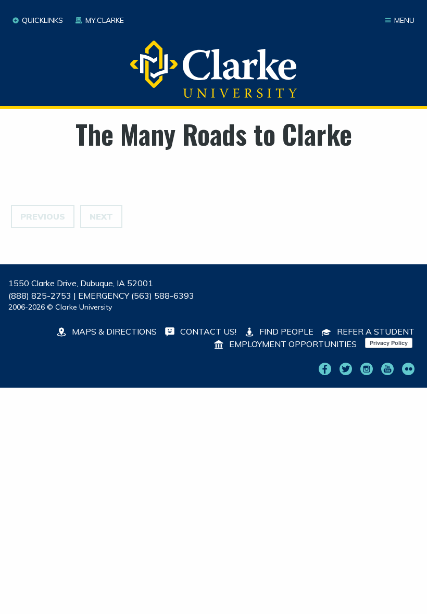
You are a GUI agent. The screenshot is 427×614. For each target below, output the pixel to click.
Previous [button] (42, 216)
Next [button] (101, 216)
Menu (404, 20)
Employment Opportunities (292, 344)
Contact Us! (207, 331)
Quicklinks (42, 20)
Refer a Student (375, 331)
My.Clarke (104, 20)
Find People (285, 331)
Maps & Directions (113, 331)
